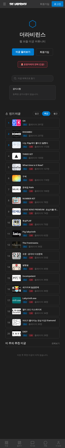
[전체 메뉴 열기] (4, 4)
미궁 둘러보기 (23, 51)
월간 (56, 113)
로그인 (57, 4)
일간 (37, 113)
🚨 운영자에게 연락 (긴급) (32, 64)
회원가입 (44, 4)
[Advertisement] (32, 405)
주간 (46, 113)
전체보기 (56, 343)
